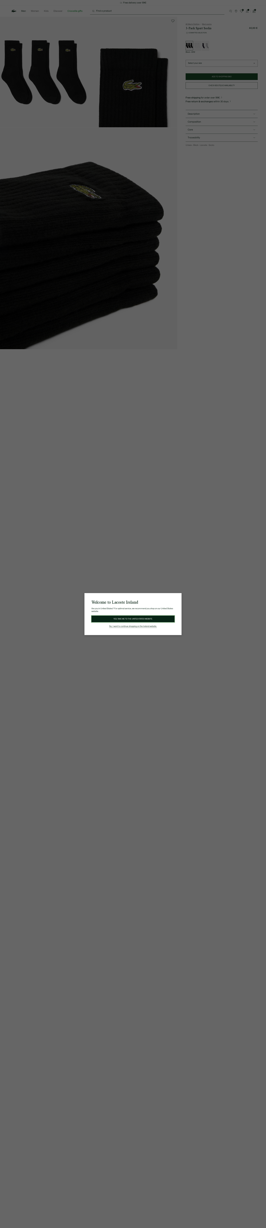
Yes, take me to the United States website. (133, 619)
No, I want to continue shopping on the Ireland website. (133, 626)
